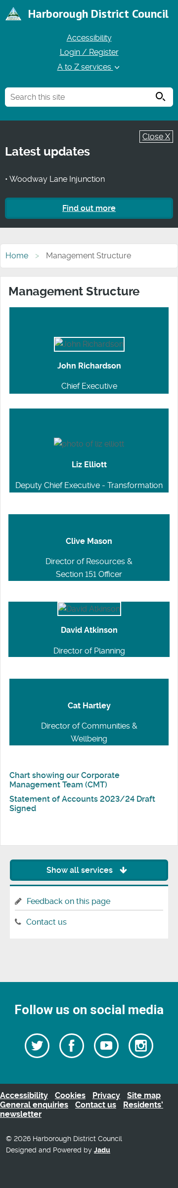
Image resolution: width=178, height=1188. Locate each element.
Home (16, 255)
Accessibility (89, 37)
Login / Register (89, 52)
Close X (156, 136)
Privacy (106, 1095)
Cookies (70, 1095)
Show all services (80, 870)
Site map (144, 1095)
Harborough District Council (98, 13)
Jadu (102, 1150)
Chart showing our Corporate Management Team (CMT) (64, 780)
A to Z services (85, 67)
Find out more (89, 208)
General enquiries (34, 1104)
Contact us (46, 922)
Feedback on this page (68, 901)
